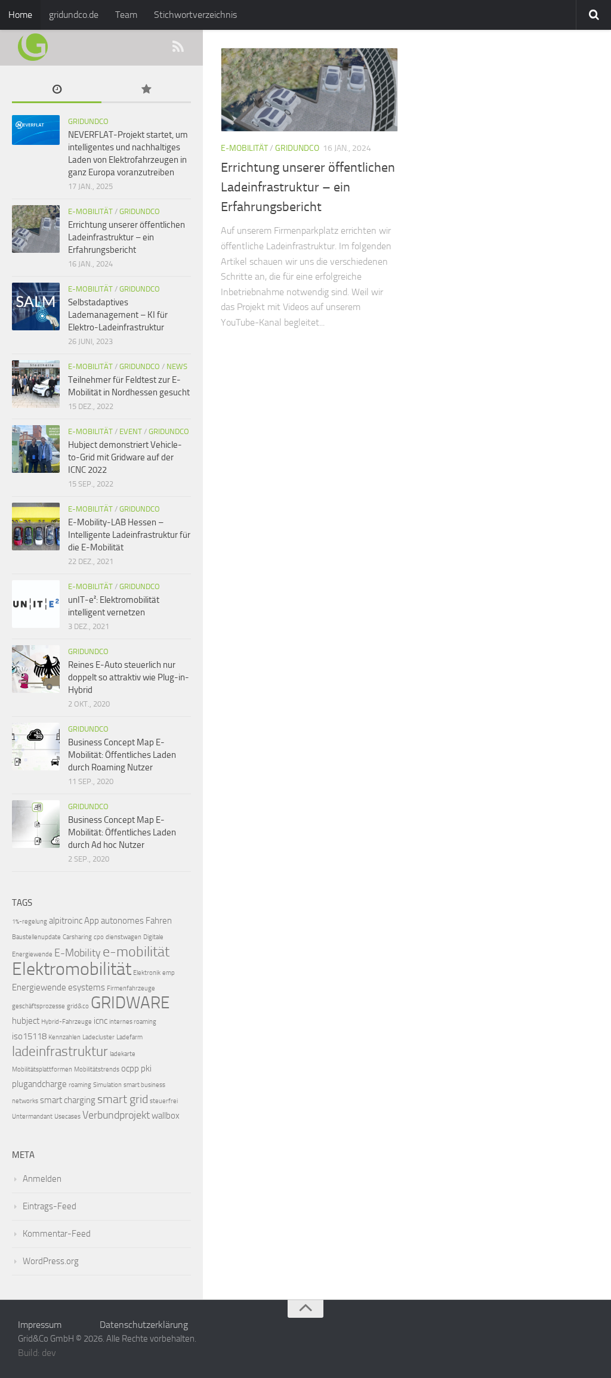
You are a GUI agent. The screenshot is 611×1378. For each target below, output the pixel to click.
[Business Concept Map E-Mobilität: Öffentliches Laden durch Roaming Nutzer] (36, 746)
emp (168, 973)
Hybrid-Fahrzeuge (66, 1022)
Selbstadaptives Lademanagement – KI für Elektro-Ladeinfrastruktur (118, 315)
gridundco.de (73, 14)
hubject (25, 1020)
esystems (86, 987)
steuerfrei (164, 1101)
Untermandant (32, 1116)
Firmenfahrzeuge (131, 988)
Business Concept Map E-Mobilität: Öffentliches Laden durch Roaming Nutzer (122, 755)
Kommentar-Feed (57, 1233)
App (91, 920)
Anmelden (42, 1178)
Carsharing (77, 937)
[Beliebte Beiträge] (146, 90)
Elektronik (147, 973)
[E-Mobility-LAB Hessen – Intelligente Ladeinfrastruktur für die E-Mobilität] (36, 526)
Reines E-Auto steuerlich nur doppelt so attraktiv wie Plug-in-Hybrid (128, 677)
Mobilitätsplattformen (42, 1069)
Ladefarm (129, 1037)
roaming (80, 1085)
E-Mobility (77, 953)
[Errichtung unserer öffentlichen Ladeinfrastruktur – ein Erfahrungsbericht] (309, 90)
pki (146, 1068)
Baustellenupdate (36, 937)
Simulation (107, 1085)
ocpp (130, 1068)
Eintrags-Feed (49, 1206)
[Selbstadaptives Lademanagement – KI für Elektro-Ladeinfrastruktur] (36, 306)
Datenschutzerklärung (144, 1324)
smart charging (67, 1100)
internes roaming (132, 1022)
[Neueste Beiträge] (56, 90)
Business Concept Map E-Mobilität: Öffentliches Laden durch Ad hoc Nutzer (122, 832)
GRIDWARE (130, 1002)
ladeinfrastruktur (60, 1051)
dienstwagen (123, 937)
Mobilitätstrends (96, 1069)
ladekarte (122, 1054)
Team (126, 14)
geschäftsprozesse (38, 1006)
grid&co (78, 1006)
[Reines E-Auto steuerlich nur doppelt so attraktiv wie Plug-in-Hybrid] (36, 669)
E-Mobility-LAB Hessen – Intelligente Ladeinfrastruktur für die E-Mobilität (129, 535)
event (130, 431)
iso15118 (29, 1036)
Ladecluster (98, 1037)
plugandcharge (39, 1084)
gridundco (297, 148)
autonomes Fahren (136, 920)
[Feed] (178, 47)
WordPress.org (51, 1261)
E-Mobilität (244, 148)
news (176, 366)
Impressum (39, 1324)
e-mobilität (136, 951)
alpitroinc (65, 920)
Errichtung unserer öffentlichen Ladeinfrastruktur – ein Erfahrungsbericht (308, 187)
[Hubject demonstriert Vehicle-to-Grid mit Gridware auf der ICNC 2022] (36, 449)
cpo (99, 937)
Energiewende (39, 987)
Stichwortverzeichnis (195, 14)
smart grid (122, 1099)
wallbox (166, 1115)
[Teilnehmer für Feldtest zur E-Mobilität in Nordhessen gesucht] (36, 384)
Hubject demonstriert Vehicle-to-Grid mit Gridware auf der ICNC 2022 (125, 457)
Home (20, 14)
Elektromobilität (71, 969)
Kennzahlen (64, 1037)
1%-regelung (29, 921)
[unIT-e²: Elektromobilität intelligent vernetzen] (36, 604)
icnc (100, 1020)
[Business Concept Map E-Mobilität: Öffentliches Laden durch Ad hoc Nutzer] (36, 824)
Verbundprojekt (116, 1115)
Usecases (67, 1116)
